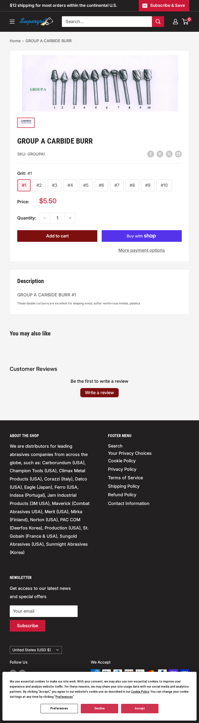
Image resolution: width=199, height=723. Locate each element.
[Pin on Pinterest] (160, 154)
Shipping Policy (124, 486)
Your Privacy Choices (130, 453)
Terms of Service (125, 477)
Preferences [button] (64, 697)
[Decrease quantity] (44, 218)
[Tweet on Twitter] (169, 154)
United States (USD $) (31, 650)
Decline (99, 708)
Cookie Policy (122, 460)
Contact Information (128, 503)
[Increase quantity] (70, 218)
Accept (140, 708)
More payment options (141, 250)
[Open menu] (12, 22)
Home (15, 40)
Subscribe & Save (167, 5)
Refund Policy (122, 494)
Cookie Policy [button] (140, 691)
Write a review (99, 392)
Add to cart (57, 235)
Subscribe (27, 625)
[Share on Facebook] (150, 154)
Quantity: (26, 217)
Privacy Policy (122, 469)
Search (115, 445)
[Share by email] (178, 154)
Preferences (59, 708)
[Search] (158, 21)
